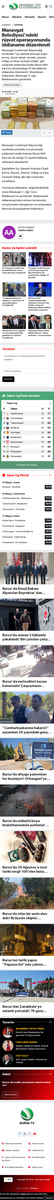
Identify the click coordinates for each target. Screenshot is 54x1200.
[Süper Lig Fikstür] (50, 475)
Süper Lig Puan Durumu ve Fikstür (14, 1158)
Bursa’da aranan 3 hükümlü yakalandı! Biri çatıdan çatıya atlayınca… (26, 637)
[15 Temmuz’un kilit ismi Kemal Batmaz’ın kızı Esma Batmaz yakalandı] (14, 259)
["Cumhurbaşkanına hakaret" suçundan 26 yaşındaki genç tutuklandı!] (14, 289)
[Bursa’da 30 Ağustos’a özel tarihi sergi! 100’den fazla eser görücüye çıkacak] (27, 847)
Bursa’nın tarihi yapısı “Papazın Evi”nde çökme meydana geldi (22, 963)
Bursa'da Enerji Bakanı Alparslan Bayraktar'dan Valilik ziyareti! (22, 591)
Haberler (6, 25)
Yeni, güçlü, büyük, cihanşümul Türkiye (31, 1061)
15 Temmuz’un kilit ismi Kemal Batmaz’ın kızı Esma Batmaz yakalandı (13, 270)
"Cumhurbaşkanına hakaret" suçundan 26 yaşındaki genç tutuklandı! (25, 730)
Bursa (5, 17)
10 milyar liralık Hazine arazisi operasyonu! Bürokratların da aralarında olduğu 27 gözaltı (39, 273)
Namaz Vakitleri (12, 1150)
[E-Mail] (20, 236)
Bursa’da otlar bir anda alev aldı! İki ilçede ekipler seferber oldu (24, 916)
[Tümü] (50, 1022)
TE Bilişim (34, 1188)
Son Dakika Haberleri (14, 1167)
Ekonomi (29, 17)
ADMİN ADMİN (25, 230)
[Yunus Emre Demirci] (7, 1045)
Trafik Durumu (37, 1150)
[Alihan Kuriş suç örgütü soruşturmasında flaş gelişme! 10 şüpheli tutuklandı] (14, 322)
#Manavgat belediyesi (12, 85)
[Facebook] (19, 1134)
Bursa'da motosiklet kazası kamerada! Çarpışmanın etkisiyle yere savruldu (24, 684)
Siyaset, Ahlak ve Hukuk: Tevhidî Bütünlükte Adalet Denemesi (32, 1047)
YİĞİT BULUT (22, 1056)
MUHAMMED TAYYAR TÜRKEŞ (30, 1029)
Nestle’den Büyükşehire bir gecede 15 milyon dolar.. (29, 1034)
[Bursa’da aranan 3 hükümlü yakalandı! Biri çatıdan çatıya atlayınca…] (27, 615)
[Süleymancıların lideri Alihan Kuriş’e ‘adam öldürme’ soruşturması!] (40, 322)
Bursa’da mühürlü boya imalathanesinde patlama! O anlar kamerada (25, 823)
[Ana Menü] (3, 7)
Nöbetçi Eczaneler (13, 1144)
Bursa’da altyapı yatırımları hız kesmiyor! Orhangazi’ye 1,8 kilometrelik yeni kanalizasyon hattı (24, 777)
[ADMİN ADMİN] (9, 232)
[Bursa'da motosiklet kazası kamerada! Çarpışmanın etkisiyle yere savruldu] (27, 661)
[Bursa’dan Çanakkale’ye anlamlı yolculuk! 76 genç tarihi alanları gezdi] (27, 986)
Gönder (8, 379)
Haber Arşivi (37, 1167)
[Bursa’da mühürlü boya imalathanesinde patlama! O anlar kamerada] (27, 801)
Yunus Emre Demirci (27, 1042)
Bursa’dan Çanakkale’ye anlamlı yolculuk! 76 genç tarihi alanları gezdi (22, 1009)
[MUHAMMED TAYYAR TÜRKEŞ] (7, 1032)
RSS (9, 1179)
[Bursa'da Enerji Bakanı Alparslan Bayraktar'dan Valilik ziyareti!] (27, 568)
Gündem (17, 17)
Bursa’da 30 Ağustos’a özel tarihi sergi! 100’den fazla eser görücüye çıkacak (24, 870)
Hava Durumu (38, 1144)
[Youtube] (34, 1134)
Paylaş (8, 132)
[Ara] (50, 7)
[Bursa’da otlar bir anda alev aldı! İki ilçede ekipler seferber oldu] (27, 894)
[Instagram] (29, 1134)
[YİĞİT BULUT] (7, 1059)
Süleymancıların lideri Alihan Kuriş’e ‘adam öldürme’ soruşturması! (39, 333)
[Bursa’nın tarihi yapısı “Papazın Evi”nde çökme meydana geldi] (27, 940)
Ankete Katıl (10, 1094)
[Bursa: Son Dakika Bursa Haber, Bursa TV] (25, 6)
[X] (24, 1134)
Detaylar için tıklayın (27, 465)
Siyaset (42, 17)
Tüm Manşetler (38, 1157)
